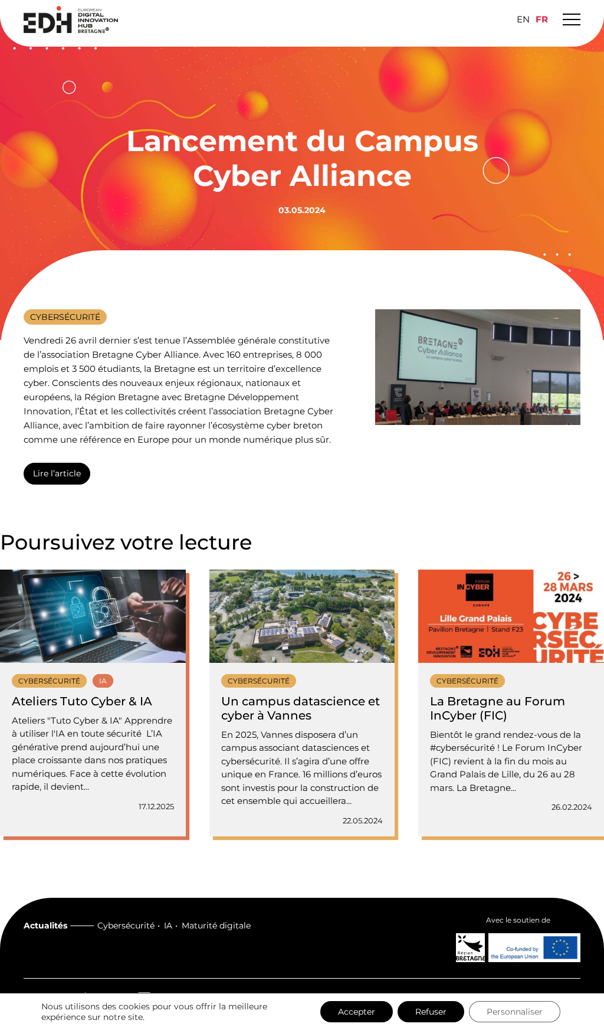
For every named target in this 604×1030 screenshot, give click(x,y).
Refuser (431, 1011)
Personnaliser (515, 1011)
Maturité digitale (216, 925)
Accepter (356, 1011)
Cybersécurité (126, 925)
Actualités (45, 925)
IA (168, 925)
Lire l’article (57, 473)
